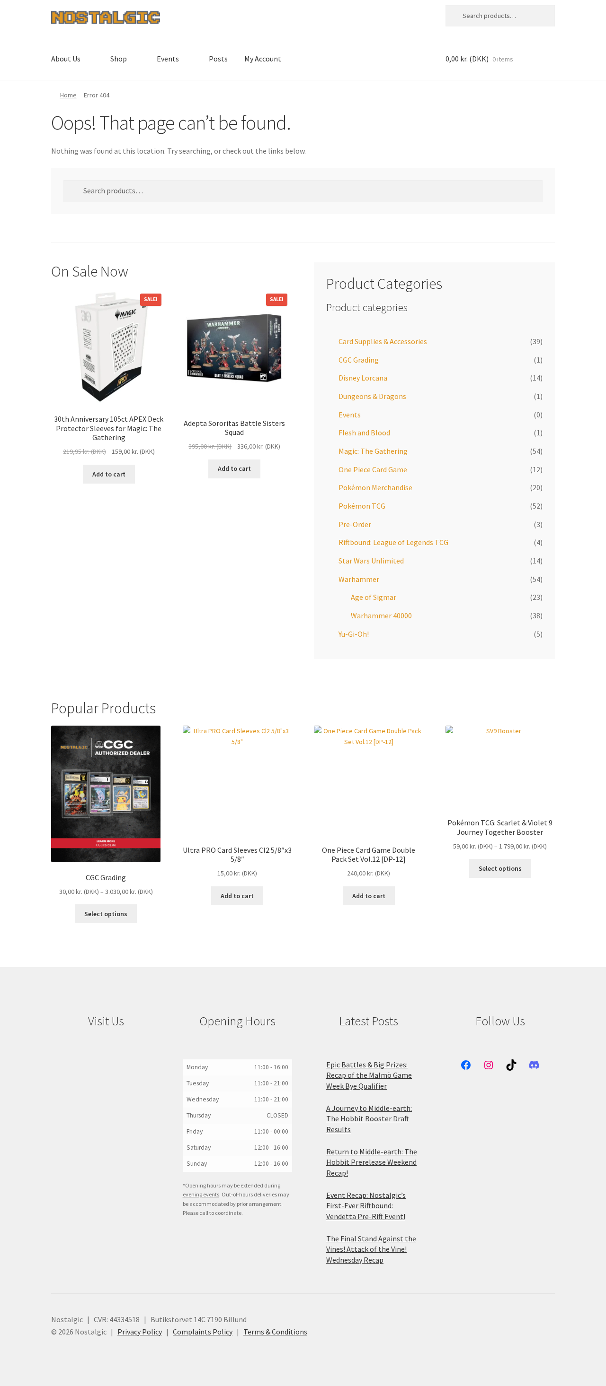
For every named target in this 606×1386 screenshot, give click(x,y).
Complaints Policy (202, 1331)
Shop (118, 58)
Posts (218, 58)
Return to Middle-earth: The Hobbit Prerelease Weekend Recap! (371, 1162)
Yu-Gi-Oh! (354, 634)
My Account (262, 58)
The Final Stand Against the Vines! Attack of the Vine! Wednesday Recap (371, 1249)
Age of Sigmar (373, 597)
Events (168, 58)
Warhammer (359, 579)
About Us (65, 58)
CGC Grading (359, 359)
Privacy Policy (139, 1331)
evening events (201, 1194)
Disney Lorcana (363, 377)
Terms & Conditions (275, 1331)
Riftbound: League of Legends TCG (393, 542)
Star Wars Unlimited (371, 560)
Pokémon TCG (362, 506)
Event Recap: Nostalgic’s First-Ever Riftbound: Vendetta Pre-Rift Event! (366, 1205)
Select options (105, 914)
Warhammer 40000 (381, 615)
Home (68, 95)
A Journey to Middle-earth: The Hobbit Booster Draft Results (369, 1118)
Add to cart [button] (108, 474)
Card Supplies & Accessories (383, 341)
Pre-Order (355, 524)
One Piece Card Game (373, 469)
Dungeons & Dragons (372, 396)
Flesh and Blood (364, 432)
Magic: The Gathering (373, 451)
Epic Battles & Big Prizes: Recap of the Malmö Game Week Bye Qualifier (369, 1075)
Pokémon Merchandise (375, 487)
